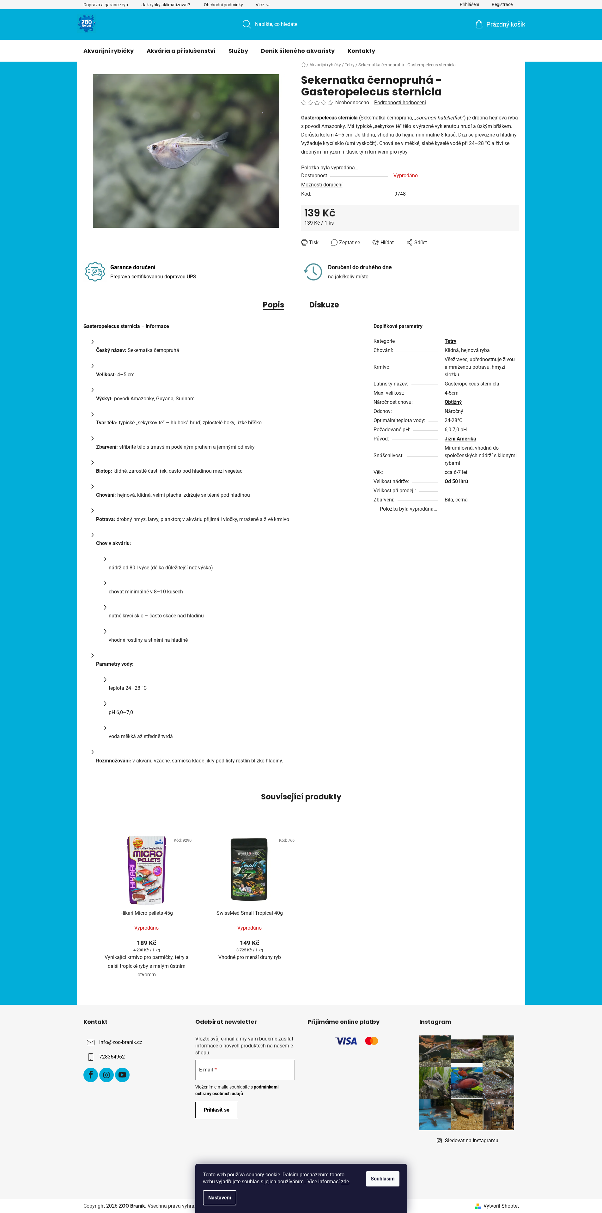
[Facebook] (90, 1075)
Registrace (502, 4)
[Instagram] (106, 1075)
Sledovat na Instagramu (471, 1140)
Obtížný (453, 402)
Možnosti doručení (322, 185)
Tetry (450, 341)
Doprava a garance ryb (105, 4)
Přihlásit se (216, 1110)
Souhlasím (383, 1179)
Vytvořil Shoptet (501, 1206)
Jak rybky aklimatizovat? (166, 4)
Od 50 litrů (456, 481)
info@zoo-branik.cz (120, 1042)
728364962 (112, 1057)
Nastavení (219, 1198)
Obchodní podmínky (223, 4)
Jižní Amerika (460, 439)
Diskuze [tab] (324, 305)
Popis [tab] (273, 305)
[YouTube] (122, 1075)
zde (345, 1182)
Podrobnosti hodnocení (400, 103)
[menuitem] (108, 51)
